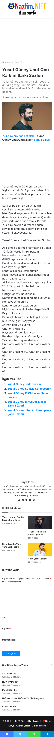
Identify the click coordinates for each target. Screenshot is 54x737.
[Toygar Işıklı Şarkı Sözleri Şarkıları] (40, 522)
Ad (4, 617)
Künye (11, 726)
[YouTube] (30, 500)
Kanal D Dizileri (10, 690)
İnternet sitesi (9, 640)
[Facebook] (23, 500)
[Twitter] (27, 500)
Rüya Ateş (8, 97)
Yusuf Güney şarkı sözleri (18, 135)
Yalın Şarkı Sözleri (37, 558)
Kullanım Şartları (23, 726)
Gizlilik (35, 726)
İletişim (42, 726)
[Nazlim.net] (27, 9)
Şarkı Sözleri (42, 139)
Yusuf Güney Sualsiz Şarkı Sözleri (29, 388)
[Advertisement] (27, 39)
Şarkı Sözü (20, 62)
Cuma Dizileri (9, 706)
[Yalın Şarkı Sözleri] (40, 549)
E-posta (6, 628)
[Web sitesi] (20, 500)
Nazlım (48, 721)
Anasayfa (8, 62)
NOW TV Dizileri (10, 682)
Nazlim (7, 677)
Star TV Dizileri (9, 673)
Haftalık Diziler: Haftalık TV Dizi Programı (23, 698)
